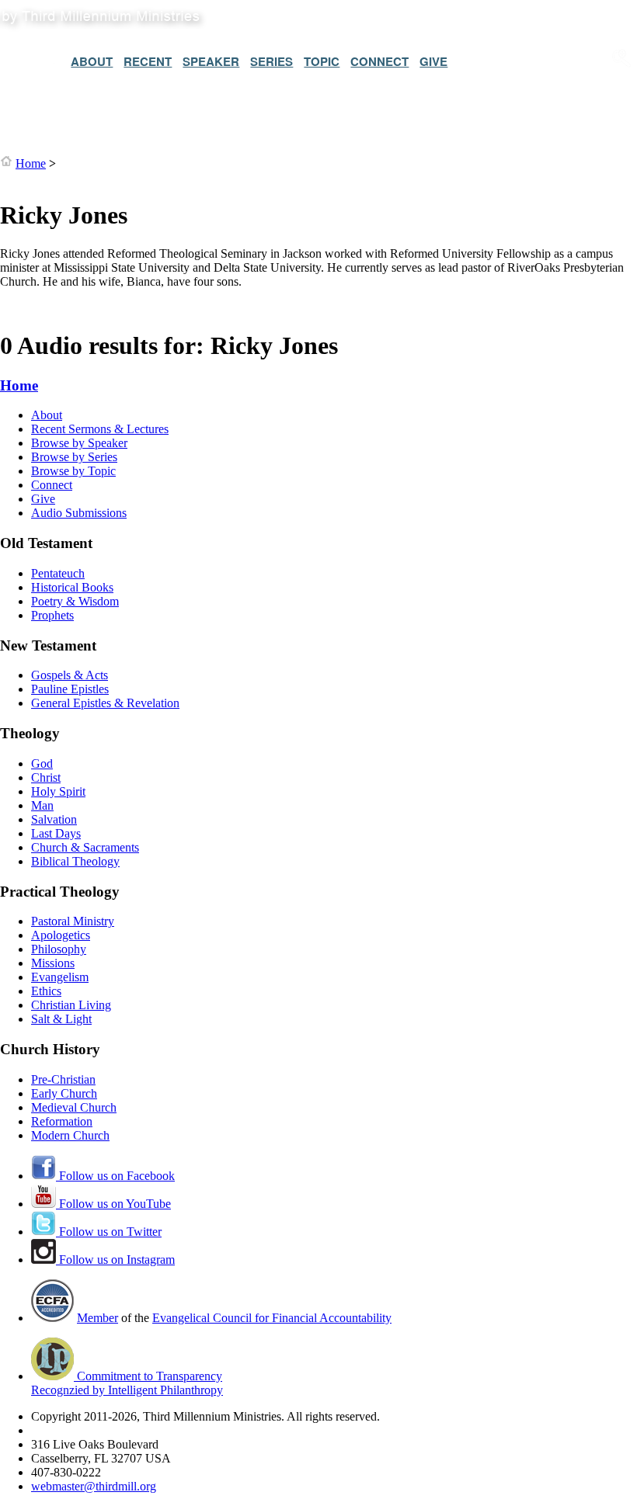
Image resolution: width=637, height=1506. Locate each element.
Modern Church (70, 1135)
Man (42, 805)
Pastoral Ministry (72, 921)
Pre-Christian (63, 1079)
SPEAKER (211, 61)
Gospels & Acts (69, 675)
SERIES (271, 61)
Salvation (54, 819)
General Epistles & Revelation (105, 703)
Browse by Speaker (79, 442)
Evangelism (60, 977)
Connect (51, 484)
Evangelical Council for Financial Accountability (272, 1317)
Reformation (61, 1121)
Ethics (46, 991)
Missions (53, 963)
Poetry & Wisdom (75, 601)
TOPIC (321, 61)
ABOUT (92, 61)
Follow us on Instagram (115, 1259)
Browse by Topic (73, 470)
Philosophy (58, 949)
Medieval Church (74, 1107)
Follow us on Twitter (109, 1231)
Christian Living (71, 1005)
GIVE (433, 61)
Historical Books (72, 587)
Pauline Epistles (70, 689)
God (42, 763)
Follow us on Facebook (115, 1175)
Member (97, 1317)
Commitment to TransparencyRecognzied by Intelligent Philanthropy (127, 1383)
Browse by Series (74, 456)
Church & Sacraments (85, 847)
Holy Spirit (58, 791)
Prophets (52, 615)
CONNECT (379, 61)
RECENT (148, 61)
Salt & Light (61, 1018)
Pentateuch (58, 573)
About (46, 415)
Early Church (64, 1093)
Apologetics (60, 935)
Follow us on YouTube (113, 1203)
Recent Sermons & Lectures (100, 428)
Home (31, 163)
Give (43, 498)
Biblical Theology (75, 861)
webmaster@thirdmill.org (93, 1486)
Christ (46, 777)
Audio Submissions (79, 512)
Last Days (56, 833)
